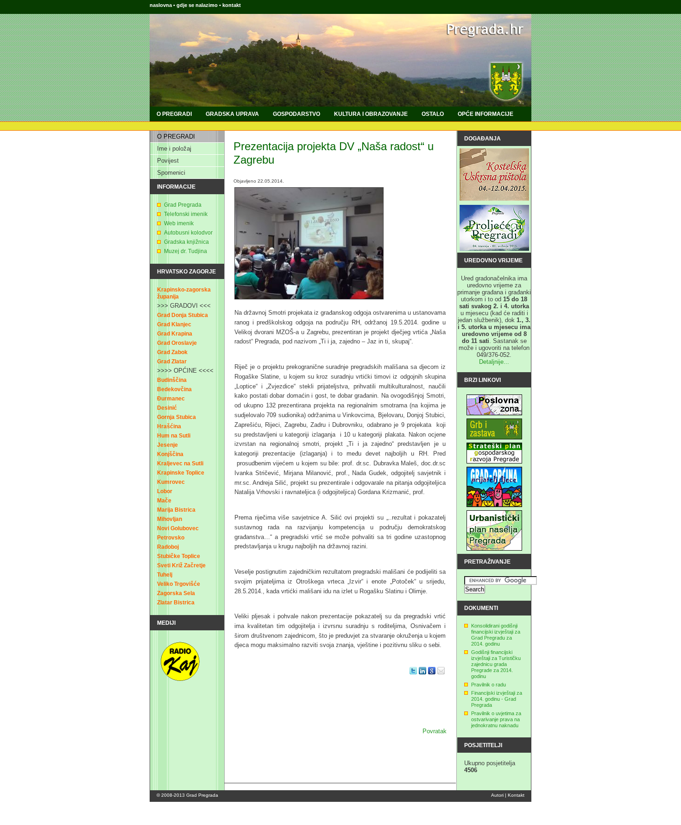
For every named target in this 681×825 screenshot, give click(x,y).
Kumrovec (171, 482)
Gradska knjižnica (186, 242)
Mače (164, 500)
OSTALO (433, 114)
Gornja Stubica (176, 417)
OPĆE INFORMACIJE (485, 114)
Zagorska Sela (176, 593)
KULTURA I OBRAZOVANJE (371, 114)
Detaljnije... (494, 361)
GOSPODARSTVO (296, 114)
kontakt (231, 5)
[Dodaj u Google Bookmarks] (431, 676)
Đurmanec (171, 398)
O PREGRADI (174, 114)
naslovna (161, 5)
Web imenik (179, 223)
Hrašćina (169, 426)
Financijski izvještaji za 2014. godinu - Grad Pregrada (496, 699)
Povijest (168, 160)
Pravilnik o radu (488, 684)
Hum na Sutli (173, 435)
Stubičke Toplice (178, 556)
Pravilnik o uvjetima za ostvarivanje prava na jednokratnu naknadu (496, 719)
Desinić (167, 408)
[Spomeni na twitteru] (413, 676)
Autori (497, 795)
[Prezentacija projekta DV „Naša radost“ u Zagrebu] (309, 301)
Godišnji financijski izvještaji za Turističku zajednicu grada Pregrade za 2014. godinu (496, 664)
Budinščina (172, 380)
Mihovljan (169, 519)
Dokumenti (481, 608)
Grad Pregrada (183, 205)
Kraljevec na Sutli (180, 463)
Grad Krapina (174, 333)
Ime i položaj (174, 148)
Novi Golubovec (178, 528)
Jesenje (167, 445)
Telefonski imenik (186, 214)
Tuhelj (164, 574)
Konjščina (170, 454)
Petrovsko (170, 537)
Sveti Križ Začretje (181, 565)
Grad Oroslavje (177, 343)
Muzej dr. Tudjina (185, 251)
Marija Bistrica (176, 510)
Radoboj (168, 547)
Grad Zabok (172, 352)
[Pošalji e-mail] (441, 676)
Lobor (164, 491)
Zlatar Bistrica (176, 602)
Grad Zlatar (172, 361)
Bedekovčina (174, 389)
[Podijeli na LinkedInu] (422, 676)
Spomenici (171, 172)
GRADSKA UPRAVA (232, 114)
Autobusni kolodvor (188, 232)
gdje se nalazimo (198, 5)
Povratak (434, 731)
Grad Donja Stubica (182, 315)
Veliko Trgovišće (178, 584)
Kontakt (516, 795)
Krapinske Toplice (180, 473)
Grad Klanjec (174, 324)
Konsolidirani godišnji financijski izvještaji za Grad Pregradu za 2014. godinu (495, 635)
